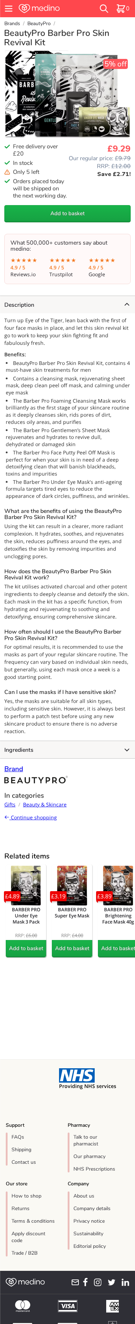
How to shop (26, 1196)
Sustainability (88, 1233)
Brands (12, 23)
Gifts (9, 804)
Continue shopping (33, 817)
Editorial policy (89, 1246)
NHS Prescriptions (94, 1169)
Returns (21, 1208)
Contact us (24, 1162)
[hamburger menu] (8, 9)
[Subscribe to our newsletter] (74, 1282)
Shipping (21, 1149)
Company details (92, 1208)
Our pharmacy (89, 1156)
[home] (49, 8)
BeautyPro (39, 23)
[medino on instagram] (96, 1282)
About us (83, 1196)
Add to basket (67, 213)
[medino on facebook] (84, 1282)
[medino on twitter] (110, 1282)
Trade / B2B (24, 1253)
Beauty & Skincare (45, 804)
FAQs (18, 1137)
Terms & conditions (33, 1221)
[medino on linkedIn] (123, 1282)
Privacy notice (89, 1221)
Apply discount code (28, 1237)
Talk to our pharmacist (85, 1140)
